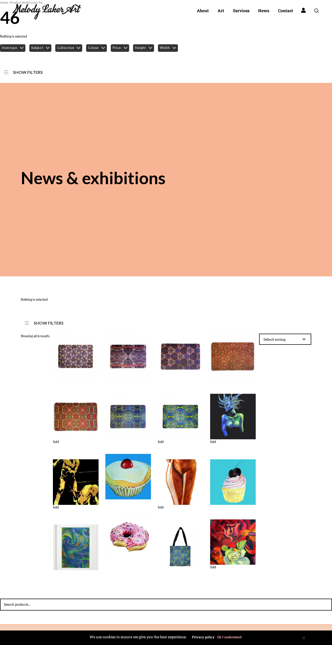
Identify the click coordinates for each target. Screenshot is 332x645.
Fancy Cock (75, 544)
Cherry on (233, 479)
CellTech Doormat (180, 353)
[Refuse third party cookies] (303, 637)
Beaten (76, 475)
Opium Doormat (128, 413)
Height (140, 48)
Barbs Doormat (76, 353)
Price (117, 48)
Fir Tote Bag (180, 544)
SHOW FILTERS (28, 71)
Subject (37, 48)
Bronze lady (180, 475)
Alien (232, 410)
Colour (93, 48)
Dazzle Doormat (233, 353)
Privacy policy (203, 637)
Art (221, 10)
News (263, 10)
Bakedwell (128, 473)
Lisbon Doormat (76, 409)
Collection (65, 48)
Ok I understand (229, 637)
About (203, 10)
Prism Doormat (128, 353)
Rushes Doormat (180, 409)
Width (165, 48)
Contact (285, 10)
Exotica (233, 535)
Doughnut (128, 533)
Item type (9, 48)
